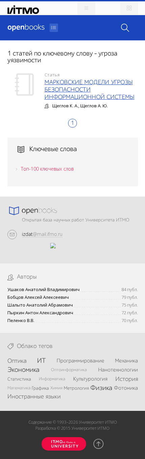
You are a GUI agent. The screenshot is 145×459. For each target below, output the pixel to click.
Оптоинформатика (69, 370)
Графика (40, 388)
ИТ (41, 361)
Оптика (17, 361)
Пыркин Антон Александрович (40, 313)
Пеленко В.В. (20, 320)
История (126, 379)
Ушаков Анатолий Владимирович (43, 289)
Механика (126, 361)
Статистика (19, 379)
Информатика (52, 379)
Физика (101, 388)
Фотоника (126, 388)
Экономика (23, 370)
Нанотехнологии (118, 370)
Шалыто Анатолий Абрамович (40, 305)
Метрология (76, 388)
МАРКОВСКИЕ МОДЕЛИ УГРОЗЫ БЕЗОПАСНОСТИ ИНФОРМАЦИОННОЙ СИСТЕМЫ (90, 89)
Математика (18, 388)
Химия (56, 388)
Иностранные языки (34, 397)
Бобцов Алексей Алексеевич (38, 297)
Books (26, 28)
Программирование (80, 361)
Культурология (90, 379)
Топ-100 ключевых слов (47, 169)
